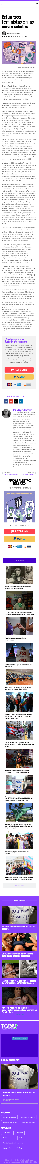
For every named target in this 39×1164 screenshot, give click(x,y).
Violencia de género (28, 1117)
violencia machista (28, 1122)
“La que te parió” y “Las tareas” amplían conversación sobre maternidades (19, 981)
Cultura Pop (7, 1148)
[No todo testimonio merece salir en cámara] (19, 1076)
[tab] (19, 560)
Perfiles (19, 1148)
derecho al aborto (9, 1117)
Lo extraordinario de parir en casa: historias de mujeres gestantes (17, 954)
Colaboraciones (8, 1138)
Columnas (22, 1138)
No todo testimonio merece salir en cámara (18, 927)
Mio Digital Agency (29, 1161)
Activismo (6, 1133)
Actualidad (19, 1133)
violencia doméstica (10, 1122)
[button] (6, 401)
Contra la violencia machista (13, 1143)
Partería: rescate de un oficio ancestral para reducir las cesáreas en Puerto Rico (19, 1010)
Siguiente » (20, 1014)
